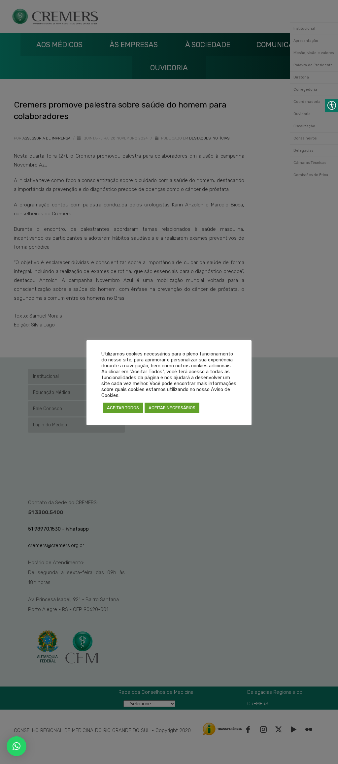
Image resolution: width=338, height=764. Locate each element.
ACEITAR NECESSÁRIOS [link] (172, 407)
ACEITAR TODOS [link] (123, 407)
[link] (16, 746)
